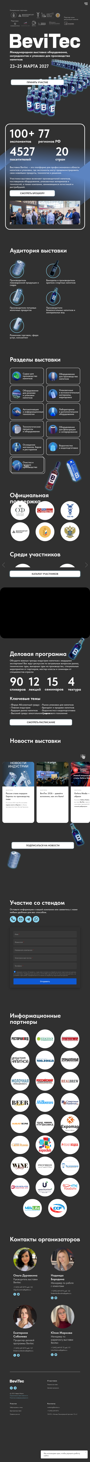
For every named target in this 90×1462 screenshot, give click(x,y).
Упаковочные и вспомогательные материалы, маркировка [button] (69, 394)
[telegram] (15, 1388)
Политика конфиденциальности (19, 1398)
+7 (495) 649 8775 (53, 1411)
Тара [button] (26, 465)
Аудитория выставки (15, 1411)
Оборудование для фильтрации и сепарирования (68, 429)
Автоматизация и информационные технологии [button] (33, 411)
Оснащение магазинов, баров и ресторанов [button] (32, 447)
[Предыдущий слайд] (3, 565)
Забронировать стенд (16, 1407)
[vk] (11, 1388)
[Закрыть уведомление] (86, 1452)
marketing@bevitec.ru (53, 1407)
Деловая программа (53, 1388)
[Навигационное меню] (86, 4)
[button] (16, 376)
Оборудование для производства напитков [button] (68, 376)
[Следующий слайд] (86, 565)
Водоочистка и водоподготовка (68, 446)
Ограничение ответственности (19, 1395)
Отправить (45, 981)
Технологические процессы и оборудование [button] (32, 429)
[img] (52, 446)
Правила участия (15, 1414)
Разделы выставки (52, 1384)
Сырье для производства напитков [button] (30, 376)
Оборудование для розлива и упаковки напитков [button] (30, 394)
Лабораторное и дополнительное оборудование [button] (68, 411)
